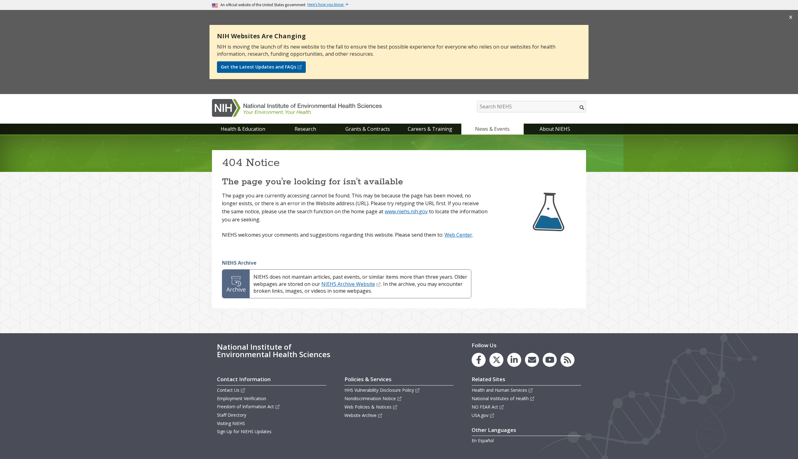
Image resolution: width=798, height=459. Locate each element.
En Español (483, 440)
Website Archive (360, 415)
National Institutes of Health (500, 398)
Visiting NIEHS (231, 423)
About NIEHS (555, 128)
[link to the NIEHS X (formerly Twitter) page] (496, 360)
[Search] (582, 107)
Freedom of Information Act (245, 406)
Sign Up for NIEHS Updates (244, 431)
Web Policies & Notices (368, 407)
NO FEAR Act (485, 407)
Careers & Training (430, 128)
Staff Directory (231, 415)
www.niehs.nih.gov (406, 211)
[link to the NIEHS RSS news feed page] (567, 360)
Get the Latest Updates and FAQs (258, 67)
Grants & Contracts (367, 128)
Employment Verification (241, 398)
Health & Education (243, 128)
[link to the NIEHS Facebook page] (479, 360)
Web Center (458, 234)
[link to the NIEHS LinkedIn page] (514, 360)
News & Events (492, 128)
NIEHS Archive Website (348, 284)
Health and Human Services (499, 390)
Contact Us (228, 390)
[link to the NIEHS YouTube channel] (550, 360)
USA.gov (480, 415)
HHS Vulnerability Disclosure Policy (379, 390)
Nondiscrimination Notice (370, 398)
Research (305, 128)
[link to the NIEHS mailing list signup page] (532, 360)
